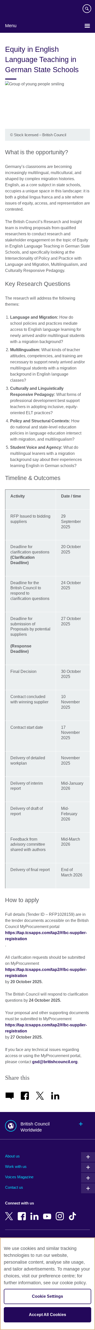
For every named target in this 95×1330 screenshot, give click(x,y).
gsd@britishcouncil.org (55, 1062)
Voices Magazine (19, 1177)
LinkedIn (35, 1212)
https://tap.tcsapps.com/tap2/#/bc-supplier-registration (46, 936)
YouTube (48, 1212)
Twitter (10, 1212)
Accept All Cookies (47, 1314)
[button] (47, 1125)
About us (12, 1156)
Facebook (23, 1212)
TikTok (73, 1212)
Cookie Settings (47, 1296)
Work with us (16, 1166)
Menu (10, 25)
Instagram (61, 1212)
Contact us (14, 1187)
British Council (18, 9)
